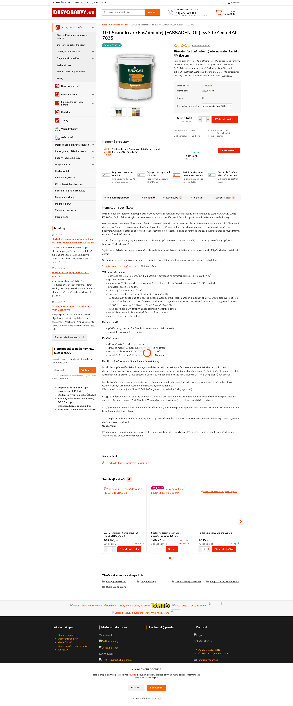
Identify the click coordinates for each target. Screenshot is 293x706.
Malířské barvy (63, 203)
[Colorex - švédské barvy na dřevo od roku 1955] (140, 612)
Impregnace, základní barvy (71, 44)
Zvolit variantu (228, 150)
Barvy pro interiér (71, 86)
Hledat (152, 12)
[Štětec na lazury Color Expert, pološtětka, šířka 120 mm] (171, 508)
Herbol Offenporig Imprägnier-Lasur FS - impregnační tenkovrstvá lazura (73, 240)
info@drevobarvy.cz (208, 659)
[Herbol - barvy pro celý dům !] (86, 605)
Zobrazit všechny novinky (67, 337)
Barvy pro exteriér (72, 27)
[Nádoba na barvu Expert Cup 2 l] (219, 508)
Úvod (104, 24)
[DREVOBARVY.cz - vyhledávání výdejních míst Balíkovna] (109, 647)
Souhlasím (156, 687)
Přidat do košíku (224, 119)
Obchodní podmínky (68, 638)
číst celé (63, 262)
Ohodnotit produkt (201, 45)
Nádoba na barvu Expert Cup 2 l (215, 532)
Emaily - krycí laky (65, 177)
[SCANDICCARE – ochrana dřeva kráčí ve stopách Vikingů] (215, 605)
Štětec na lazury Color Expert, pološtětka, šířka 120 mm (167, 534)
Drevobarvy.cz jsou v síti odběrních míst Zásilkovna (72, 307)
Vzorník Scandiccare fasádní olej (119, 266)
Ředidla (65, 112)
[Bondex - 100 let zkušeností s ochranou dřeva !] (161, 605)
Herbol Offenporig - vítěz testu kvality (70, 274)
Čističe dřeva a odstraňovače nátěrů (72, 37)
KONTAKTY (78, 2)
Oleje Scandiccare (116, 586)
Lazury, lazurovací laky (68, 51)
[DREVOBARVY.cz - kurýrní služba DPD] (121, 661)
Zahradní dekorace (65, 210)
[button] (170, 558)
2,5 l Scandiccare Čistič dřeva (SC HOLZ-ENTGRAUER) (121, 534)
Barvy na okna (69, 94)
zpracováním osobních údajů (77, 376)
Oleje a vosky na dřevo (68, 58)
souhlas (132, 674)
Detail (171, 549)
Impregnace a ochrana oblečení (72, 144)
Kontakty (63, 649)
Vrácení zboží (64, 642)
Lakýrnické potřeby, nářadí (72, 103)
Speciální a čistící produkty (70, 190)
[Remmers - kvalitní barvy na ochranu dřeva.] (126, 605)
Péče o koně (61, 216)
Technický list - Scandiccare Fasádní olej (128, 463)
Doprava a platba (67, 635)
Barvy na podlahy (64, 197)
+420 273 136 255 (185, 12)
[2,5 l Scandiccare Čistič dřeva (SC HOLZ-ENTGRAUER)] (124, 508)
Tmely (60, 78)
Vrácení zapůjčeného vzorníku (73, 646)
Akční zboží (67, 137)
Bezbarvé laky (64, 65)
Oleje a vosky (62, 164)
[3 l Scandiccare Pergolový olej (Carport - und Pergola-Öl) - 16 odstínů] (107, 152)
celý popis (227, 75)
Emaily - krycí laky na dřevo (71, 71)
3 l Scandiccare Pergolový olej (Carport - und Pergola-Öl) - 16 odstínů (136, 151)
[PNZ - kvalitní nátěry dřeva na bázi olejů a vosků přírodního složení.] (189, 605)
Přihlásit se (87, 370)
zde (159, 698)
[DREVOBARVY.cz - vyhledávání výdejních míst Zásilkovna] (109, 641)
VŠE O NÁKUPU (60, 2)
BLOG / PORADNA (95, 2)
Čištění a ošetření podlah (69, 184)
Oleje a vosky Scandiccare (224, 581)
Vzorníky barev (69, 128)
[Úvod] (75, 12)
